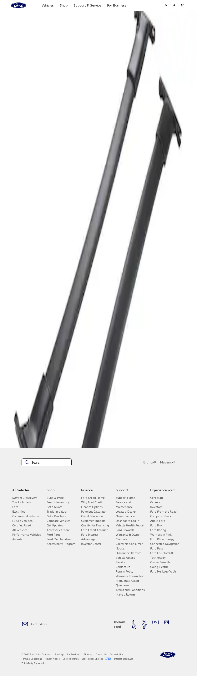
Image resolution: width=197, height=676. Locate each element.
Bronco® (149, 462)
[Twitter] (144, 622)
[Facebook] (134, 622)
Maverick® (167, 462)
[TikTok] (144, 627)
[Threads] (134, 627)
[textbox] (46, 462)
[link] (59, 654)
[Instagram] (166, 622)
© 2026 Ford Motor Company (37, 654)
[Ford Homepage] (167, 655)
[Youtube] (155, 622)
